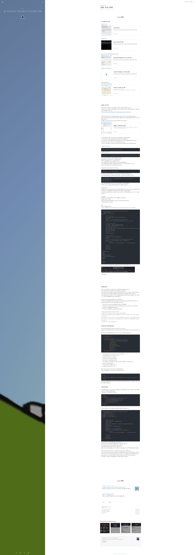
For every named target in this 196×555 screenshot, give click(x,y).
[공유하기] (105, 502)
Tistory (126, 553)
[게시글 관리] (106, 502)
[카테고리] (2, 2)
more (140, 521)
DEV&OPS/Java (103, 5)
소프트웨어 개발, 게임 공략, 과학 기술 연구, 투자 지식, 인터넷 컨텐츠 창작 (112, 539)
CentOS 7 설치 (104, 24)
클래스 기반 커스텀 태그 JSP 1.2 (106, 509)
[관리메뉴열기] (194, 2)
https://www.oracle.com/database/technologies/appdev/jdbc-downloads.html (116, 111)
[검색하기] (42, 2)
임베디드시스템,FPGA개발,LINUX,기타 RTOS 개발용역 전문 (113, 496)
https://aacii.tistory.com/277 (106, 83)
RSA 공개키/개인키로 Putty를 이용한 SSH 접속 (110, 53)
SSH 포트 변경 (104, 38)
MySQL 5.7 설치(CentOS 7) (106, 68)
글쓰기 (16, 553)
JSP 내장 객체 (103, 512)
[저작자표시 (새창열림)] (112, 502)
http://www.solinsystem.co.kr (107, 485)
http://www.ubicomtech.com (107, 493)
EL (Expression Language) (105, 510)
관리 (28, 553)
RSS (24, 553)
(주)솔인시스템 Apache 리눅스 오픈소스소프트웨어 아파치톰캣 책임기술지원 (116, 488)
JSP (102, 513)
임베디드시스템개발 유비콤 (108, 494)
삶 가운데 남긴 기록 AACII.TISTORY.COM (22, 11)
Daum (120, 553)
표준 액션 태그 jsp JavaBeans (106, 511)
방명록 (20, 553)
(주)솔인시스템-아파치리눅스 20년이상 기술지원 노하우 (113, 487)
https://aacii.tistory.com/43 (106, 122)
